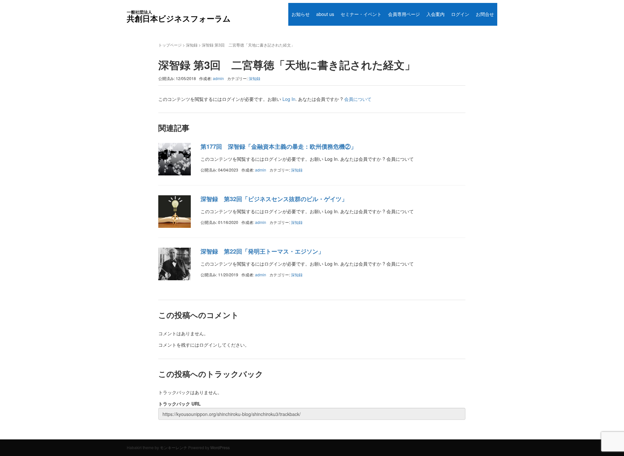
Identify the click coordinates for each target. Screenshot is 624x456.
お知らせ (301, 14)
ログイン (460, 14)
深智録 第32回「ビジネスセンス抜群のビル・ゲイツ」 (274, 199)
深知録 (192, 45)
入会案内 (435, 14)
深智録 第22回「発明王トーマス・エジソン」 (262, 251)
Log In (288, 99)
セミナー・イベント (361, 14)
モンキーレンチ (173, 447)
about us (325, 14)
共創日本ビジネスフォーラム (179, 16)
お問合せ (485, 14)
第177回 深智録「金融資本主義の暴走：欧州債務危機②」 (279, 146)
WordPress (220, 447)
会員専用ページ (404, 14)
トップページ (170, 45)
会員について (357, 99)
